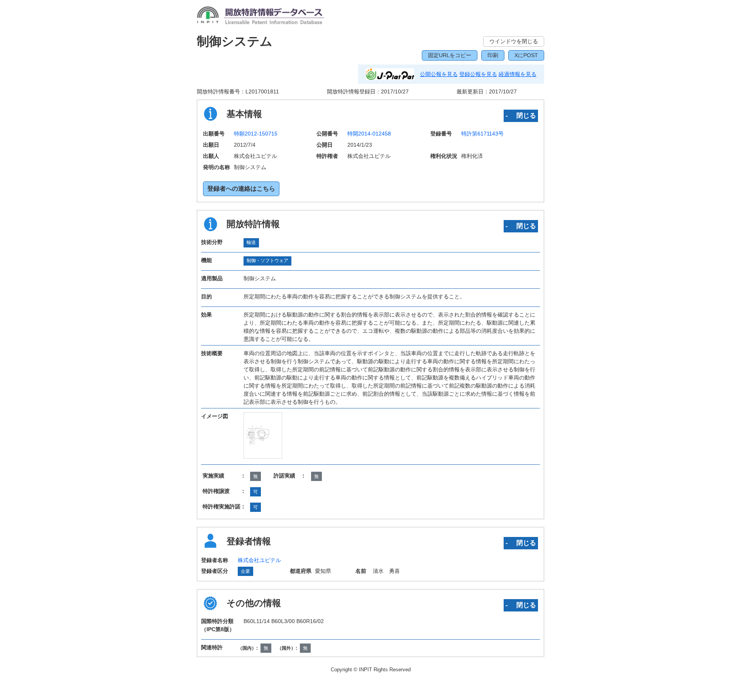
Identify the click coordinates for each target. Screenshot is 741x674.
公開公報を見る (439, 74)
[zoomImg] (263, 435)
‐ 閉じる (521, 115)
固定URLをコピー (449, 55)
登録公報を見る (478, 74)
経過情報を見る (517, 74)
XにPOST (526, 55)
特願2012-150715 (255, 133)
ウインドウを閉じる (513, 41)
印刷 (492, 55)
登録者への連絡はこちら (241, 188)
